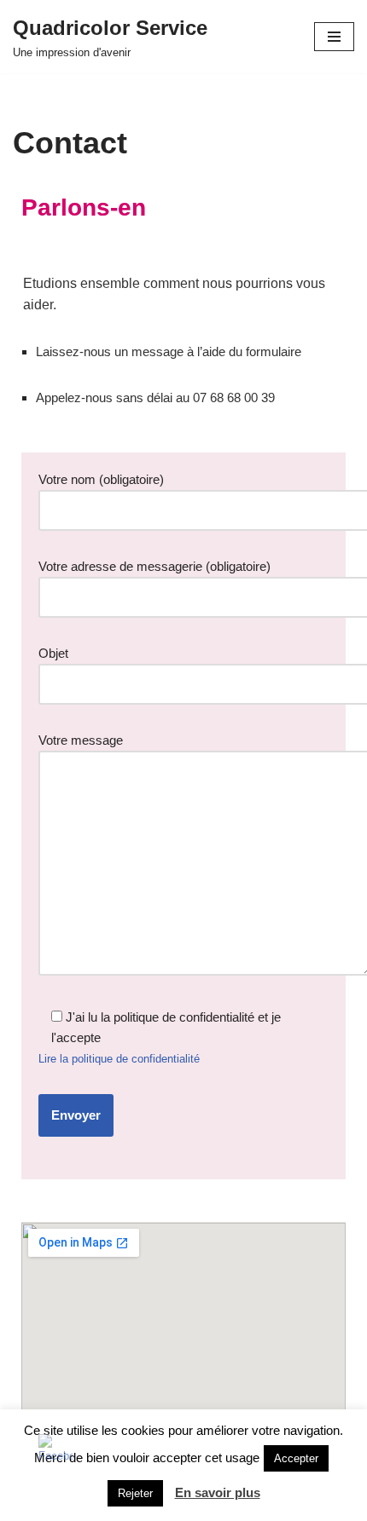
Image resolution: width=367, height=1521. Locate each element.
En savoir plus (217, 1492)
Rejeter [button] (135, 1493)
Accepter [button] (296, 1458)
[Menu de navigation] (334, 36)
